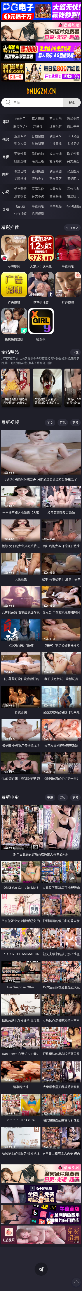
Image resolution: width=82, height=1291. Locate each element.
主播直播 (55, 143)
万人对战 (55, 119)
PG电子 (20, 119)
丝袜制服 (38, 143)
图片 (5, 174)
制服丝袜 (20, 161)
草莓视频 (55, 206)
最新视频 (10, 422)
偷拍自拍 (38, 154)
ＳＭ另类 (73, 143)
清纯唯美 (38, 179)
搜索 (72, 102)
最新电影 (10, 797)
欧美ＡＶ (55, 136)
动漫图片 (73, 171)
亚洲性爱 (20, 154)
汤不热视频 (73, 206)
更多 (75, 422)
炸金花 (37, 126)
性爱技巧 (73, 196)
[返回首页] (76, 1282)
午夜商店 (38, 206)
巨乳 (63, 422)
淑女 (63, 797)
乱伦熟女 (55, 161)
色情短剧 (38, 214)
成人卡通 (55, 154)
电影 (5, 156)
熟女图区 (55, 179)
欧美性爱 (73, 154)
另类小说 (38, 196)
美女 (50, 422)
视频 (5, 139)
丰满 (50, 797)
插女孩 (20, 206)
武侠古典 (73, 189)
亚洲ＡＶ (20, 136)
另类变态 (73, 161)
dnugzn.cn (41, 91)
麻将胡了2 (20, 126)
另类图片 (73, 179)
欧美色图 (55, 171)
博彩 (5, 121)
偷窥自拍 (20, 171)
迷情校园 (20, 196)
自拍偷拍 (38, 136)
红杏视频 (20, 214)
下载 (75, 352)
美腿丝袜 (20, 179)
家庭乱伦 (38, 189)
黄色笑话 (55, 196)
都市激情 (20, 189)
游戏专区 (73, 119)
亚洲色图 (38, 171)
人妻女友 (55, 189)
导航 (5, 209)
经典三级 (38, 161)
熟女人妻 (20, 143)
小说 (5, 191)
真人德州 (38, 119)
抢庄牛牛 (73, 126)
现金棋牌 (55, 126)
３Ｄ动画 (73, 136)
